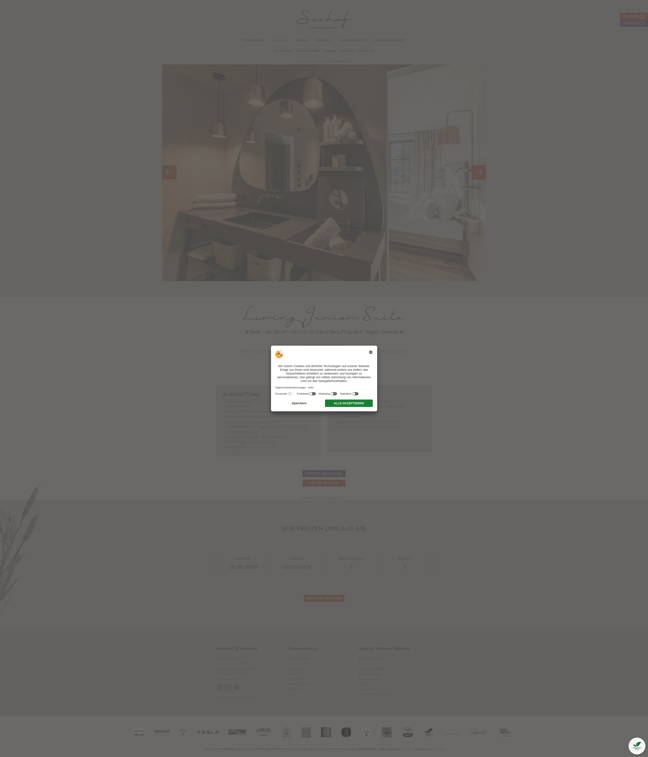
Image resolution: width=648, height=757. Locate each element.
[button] (637, 746)
